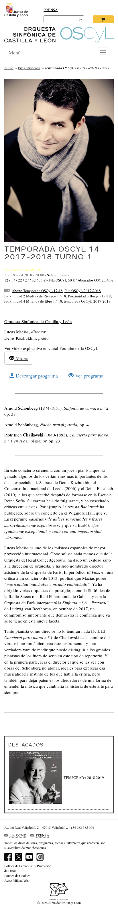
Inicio (8, 67)
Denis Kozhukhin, (26, 338)
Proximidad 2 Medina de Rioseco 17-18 (35, 296)
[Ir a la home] (59, 34)
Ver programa (88, 375)
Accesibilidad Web (17, 880)
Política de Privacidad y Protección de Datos (27, 868)
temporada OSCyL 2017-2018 (87, 301)
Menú (15, 52)
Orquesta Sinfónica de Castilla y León (38, 321)
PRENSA (51, 9)
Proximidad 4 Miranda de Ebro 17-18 (33, 301)
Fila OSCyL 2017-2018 (82, 290)
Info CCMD (17, 835)
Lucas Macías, (17, 331)
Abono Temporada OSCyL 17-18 (37, 290)
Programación (29, 67)
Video (21, 358)
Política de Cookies (17, 875)
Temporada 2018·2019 (84, 777)
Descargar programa (36, 375)
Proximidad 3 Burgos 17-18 (89, 296)
